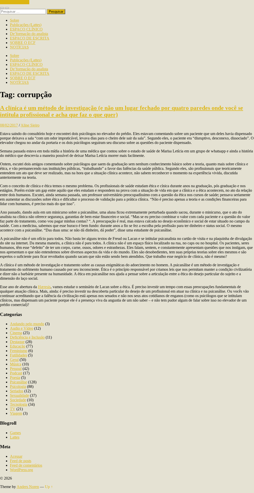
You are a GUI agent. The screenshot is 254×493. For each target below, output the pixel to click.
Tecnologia (18, 404)
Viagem (16, 413)
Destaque (17, 342)
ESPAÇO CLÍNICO (26, 29)
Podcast (16, 373)
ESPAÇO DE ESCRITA (29, 38)
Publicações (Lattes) (25, 25)
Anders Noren (28, 487)
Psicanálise (18, 382)
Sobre (14, 20)
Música (15, 364)
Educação (17, 346)
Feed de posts (20, 461)
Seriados (16, 391)
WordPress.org (21, 470)
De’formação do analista (29, 34)
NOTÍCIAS (19, 47)
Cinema (16, 333)
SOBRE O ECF (22, 43)
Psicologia (18, 386)
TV (12, 409)
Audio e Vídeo (21, 328)
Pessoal (16, 368)
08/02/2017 (9, 125)
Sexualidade (19, 395)
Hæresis (44, 287)
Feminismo (18, 351)
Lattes (14, 437)
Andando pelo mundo (27, 324)
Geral (14, 360)
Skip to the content (14, 2)
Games (15, 433)
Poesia (15, 377)
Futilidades (18, 355)
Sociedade (18, 400)
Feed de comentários (26, 465)
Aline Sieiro (30, 125)
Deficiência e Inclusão (27, 337)
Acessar (16, 456)
